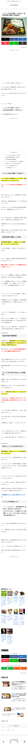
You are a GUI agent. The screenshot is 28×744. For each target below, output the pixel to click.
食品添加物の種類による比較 (12, 157)
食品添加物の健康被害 (11, 159)
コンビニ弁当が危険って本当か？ (13, 155)
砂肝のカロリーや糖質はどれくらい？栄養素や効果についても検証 (3, 619)
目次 (12, 152)
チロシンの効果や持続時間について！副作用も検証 (9, 600)
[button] (22, 43)
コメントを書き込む (14, 725)
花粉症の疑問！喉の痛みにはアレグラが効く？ (15, 600)
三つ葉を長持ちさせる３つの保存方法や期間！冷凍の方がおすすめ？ (3, 602)
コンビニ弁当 (5, 650)
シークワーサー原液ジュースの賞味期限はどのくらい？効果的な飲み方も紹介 (15, 620)
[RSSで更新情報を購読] (20, 668)
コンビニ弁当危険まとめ (11, 165)
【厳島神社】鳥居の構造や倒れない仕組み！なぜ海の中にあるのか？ (9, 639)
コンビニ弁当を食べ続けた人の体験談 (14, 161)
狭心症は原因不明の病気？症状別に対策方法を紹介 (3, 637)
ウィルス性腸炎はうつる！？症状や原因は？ (9, 617)
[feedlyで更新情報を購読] (7, 668)
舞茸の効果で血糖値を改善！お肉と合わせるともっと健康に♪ (21, 601)
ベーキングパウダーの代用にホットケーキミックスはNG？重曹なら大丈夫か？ (21, 620)
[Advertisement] (14, 65)
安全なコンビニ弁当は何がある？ (13, 163)
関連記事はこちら (11, 167)
